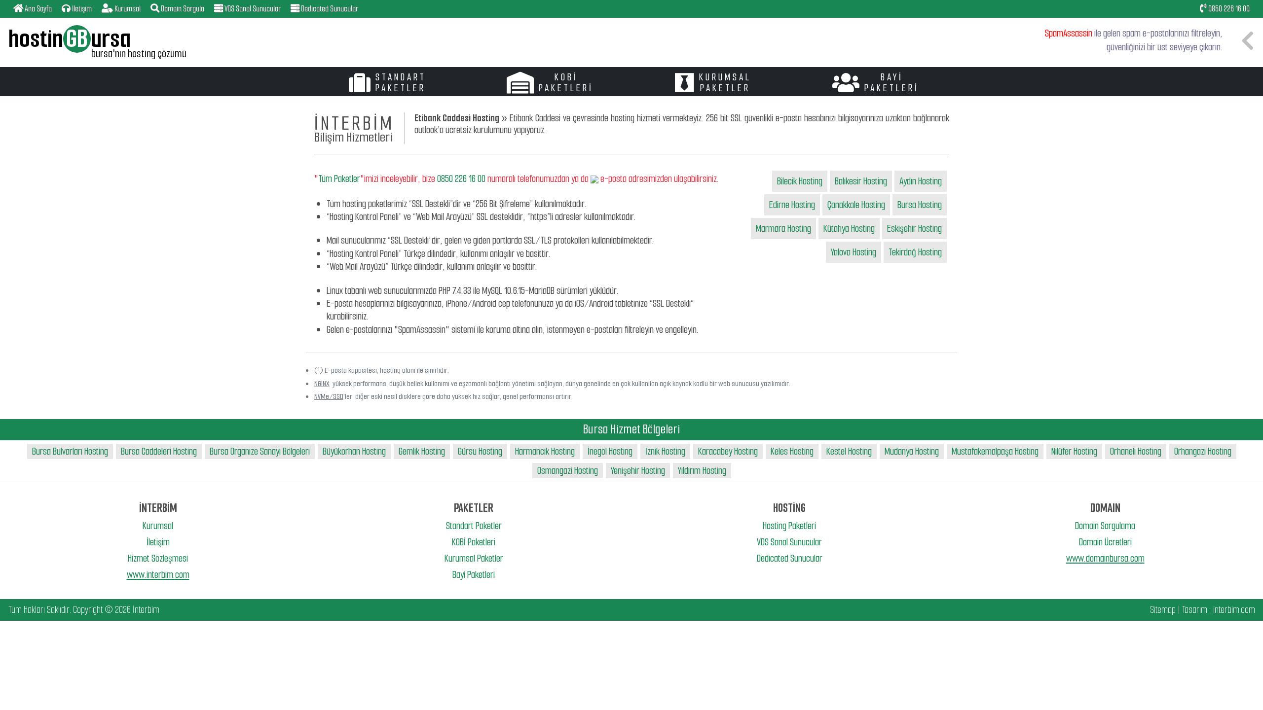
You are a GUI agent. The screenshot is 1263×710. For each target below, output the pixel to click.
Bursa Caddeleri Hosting (159, 451)
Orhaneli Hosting (1135, 451)
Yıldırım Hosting (702, 470)
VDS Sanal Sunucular (789, 542)
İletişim (158, 542)
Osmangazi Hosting (567, 470)
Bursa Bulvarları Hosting (70, 451)
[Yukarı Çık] (1246, 693)
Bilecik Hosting (799, 181)
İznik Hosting (665, 451)
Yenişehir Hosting (638, 470)
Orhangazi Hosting (1202, 451)
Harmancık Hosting (545, 451)
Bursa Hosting (919, 205)
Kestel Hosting (849, 451)
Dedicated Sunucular (789, 558)
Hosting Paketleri (789, 525)
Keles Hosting (792, 451)
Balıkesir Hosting (861, 181)
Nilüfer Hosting (1074, 451)
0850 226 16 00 (1228, 8)
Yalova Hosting (853, 252)
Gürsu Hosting (480, 451)
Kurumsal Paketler (474, 558)
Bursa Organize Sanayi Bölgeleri (260, 451)
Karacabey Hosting (728, 451)
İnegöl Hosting (610, 451)
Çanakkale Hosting (856, 205)
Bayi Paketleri (473, 574)
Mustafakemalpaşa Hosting (995, 451)
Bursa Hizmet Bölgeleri (631, 429)
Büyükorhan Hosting (354, 451)
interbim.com (1234, 609)
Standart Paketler (474, 525)
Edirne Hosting (792, 205)
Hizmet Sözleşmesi (158, 558)
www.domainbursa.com (1105, 558)
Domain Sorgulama (1105, 525)
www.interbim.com (158, 574)
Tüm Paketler (339, 178)
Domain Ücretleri (1105, 542)
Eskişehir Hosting (914, 228)
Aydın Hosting (920, 181)
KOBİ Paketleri (473, 542)
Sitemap (1163, 609)
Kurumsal (158, 525)
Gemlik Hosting (422, 451)
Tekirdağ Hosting (915, 252)
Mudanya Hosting (912, 451)
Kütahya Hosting (849, 228)
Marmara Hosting (783, 228)
